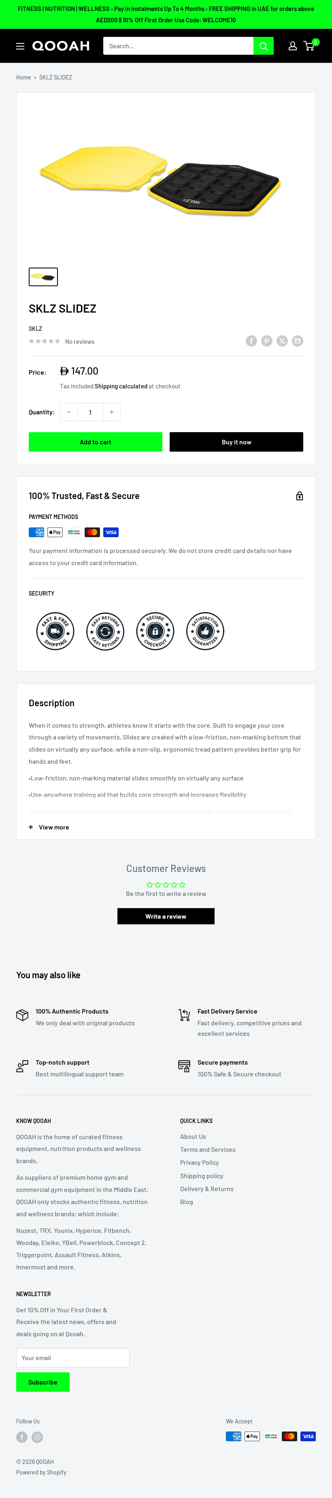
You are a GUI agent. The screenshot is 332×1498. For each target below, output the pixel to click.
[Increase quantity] (111, 411)
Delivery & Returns (207, 1188)
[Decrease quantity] (68, 411)
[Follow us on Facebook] (22, 1437)
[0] (309, 46)
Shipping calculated (121, 386)
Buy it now (236, 442)
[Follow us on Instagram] (37, 1437)
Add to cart (95, 442)
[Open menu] (20, 46)
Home (23, 77)
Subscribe (42, 1382)
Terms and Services (208, 1149)
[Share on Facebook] (251, 340)
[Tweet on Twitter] (282, 340)
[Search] (263, 46)
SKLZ (35, 328)
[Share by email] (297, 340)
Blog (186, 1201)
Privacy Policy (199, 1162)
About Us (193, 1136)
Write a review (166, 916)
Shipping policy (201, 1175)
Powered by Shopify (41, 1472)
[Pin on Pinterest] (266, 340)
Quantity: (42, 412)
